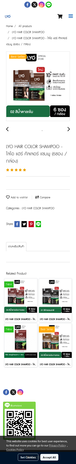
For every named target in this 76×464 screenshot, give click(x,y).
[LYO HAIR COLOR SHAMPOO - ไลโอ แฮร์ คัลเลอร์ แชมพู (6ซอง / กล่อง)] (38, 86)
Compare (44, 197)
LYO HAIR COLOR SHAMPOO (38, 208)
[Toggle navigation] (70, 16)
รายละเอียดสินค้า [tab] (16, 246)
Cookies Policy (15, 449)
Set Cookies (28, 457)
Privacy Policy (57, 445)
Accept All (49, 457)
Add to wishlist (19, 197)
